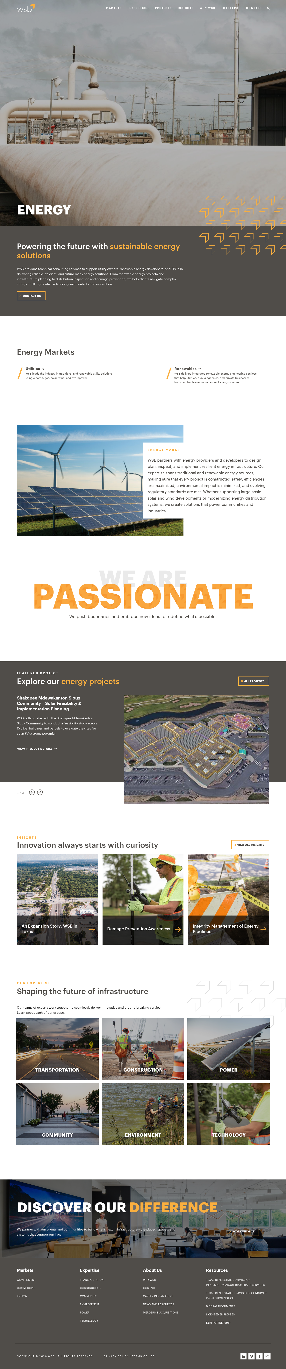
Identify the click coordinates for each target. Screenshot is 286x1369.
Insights (186, 8)
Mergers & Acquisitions (160, 1312)
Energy (22, 1296)
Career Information (158, 1296)
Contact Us (32, 295)
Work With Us (243, 1231)
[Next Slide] (43, 793)
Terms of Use (143, 1356)
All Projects (254, 681)
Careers (231, 8)
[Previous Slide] (32, 793)
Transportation (92, 1279)
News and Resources (158, 1304)
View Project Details (35, 748)
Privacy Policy (116, 1356)
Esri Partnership (218, 1322)
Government (26, 1279)
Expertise (138, 8)
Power (84, 1312)
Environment (89, 1304)
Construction (90, 1288)
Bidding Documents (220, 1306)
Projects (163, 8)
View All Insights (250, 844)
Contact (254, 8)
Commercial (26, 1288)
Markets (114, 8)
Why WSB (149, 1279)
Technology (89, 1320)
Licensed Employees (220, 1314)
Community (88, 1296)
